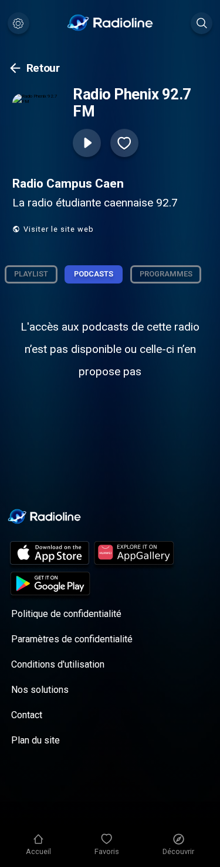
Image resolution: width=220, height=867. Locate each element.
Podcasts (93, 273)
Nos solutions (40, 689)
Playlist (31, 273)
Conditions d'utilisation (57, 664)
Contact (26, 715)
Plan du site (35, 740)
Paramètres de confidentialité (72, 639)
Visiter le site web (58, 229)
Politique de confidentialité (66, 613)
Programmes (166, 273)
